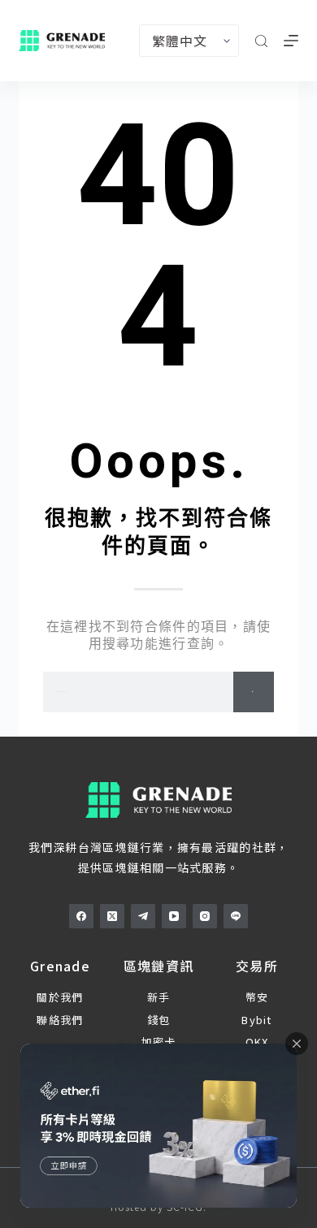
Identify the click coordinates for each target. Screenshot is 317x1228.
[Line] (236, 916)
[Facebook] (81, 916)
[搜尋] (261, 41)
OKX (257, 1041)
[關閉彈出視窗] (296, 1043)
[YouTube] (174, 916)
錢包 (159, 1019)
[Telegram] (143, 916)
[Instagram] (205, 916)
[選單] (291, 40)
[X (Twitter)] (112, 916)
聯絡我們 (60, 1019)
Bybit (256, 1019)
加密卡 (158, 1041)
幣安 (257, 997)
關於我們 (60, 997)
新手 (159, 997)
